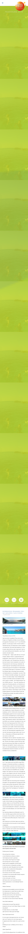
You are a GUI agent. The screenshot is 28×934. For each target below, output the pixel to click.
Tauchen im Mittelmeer (17, 613)
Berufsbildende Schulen (7, 611)
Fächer (22, 611)
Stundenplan (14, 603)
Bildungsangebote (16, 611)
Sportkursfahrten (9, 613)
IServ (6, 603)
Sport (4, 613)
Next (24, 602)
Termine (21, 603)
